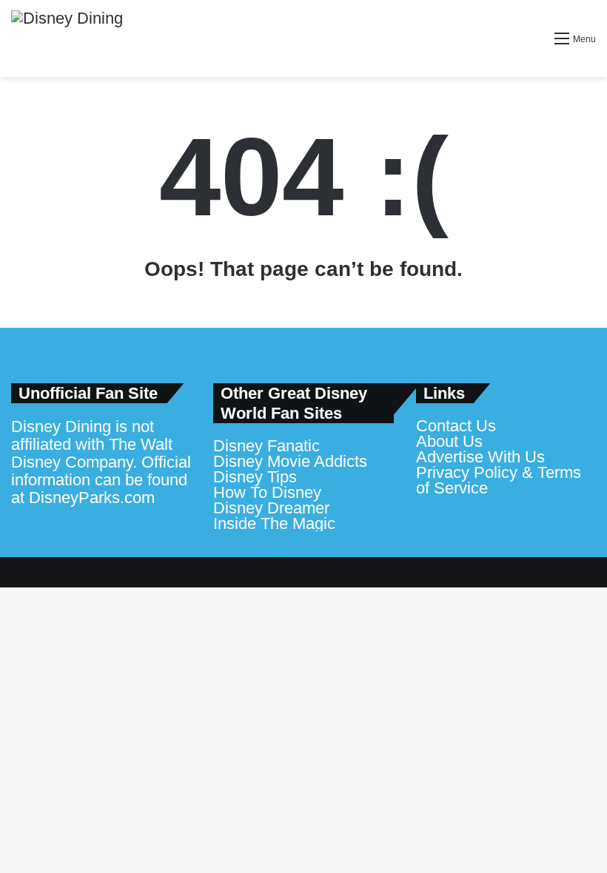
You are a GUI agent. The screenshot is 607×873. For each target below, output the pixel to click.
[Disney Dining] (67, 38)
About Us (449, 441)
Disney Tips (255, 477)
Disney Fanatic (266, 446)
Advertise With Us (480, 457)
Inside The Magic (274, 523)
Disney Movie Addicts (290, 461)
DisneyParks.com (92, 497)
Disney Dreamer (271, 508)
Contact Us (456, 426)
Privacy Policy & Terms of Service (498, 480)
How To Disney (267, 492)
